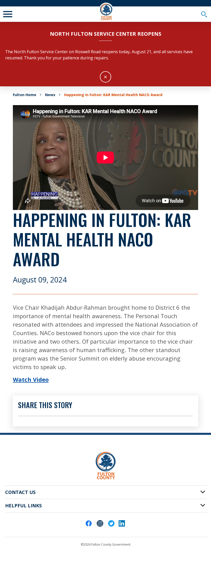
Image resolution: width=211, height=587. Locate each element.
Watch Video (31, 379)
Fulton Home (24, 94)
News (50, 94)
